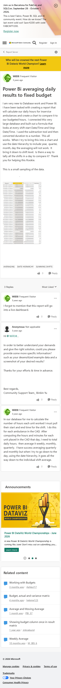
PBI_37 (29, 613)
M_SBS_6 (32, 643)
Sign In (53, 42)
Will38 (16, 76)
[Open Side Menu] (4, 42)
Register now (11, 31)
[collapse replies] (30, 293)
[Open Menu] (56, 52)
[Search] (34, 43)
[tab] (29, 558)
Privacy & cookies (31, 666)
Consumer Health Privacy (16, 682)
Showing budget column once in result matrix (32, 623)
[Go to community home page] (20, 43)
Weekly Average (18, 638)
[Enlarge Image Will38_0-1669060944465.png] (22, 210)
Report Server (12, 52)
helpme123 (32, 600)
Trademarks (9, 673)
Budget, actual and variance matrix (29, 595)
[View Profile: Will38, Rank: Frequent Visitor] (7, 78)
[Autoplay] (25, 558)
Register (43, 42)
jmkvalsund (29, 630)
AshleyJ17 (31, 587)
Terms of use (50, 666)
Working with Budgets (22, 582)
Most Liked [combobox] (49, 287)
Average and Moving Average (26, 609)
